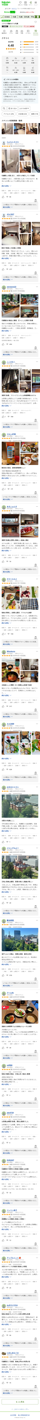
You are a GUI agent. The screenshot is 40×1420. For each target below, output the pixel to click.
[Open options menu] (37, 142)
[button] (7, 128)
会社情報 (13, 1415)
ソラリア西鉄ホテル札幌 (10, 23)
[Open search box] (4, 108)
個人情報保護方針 (24, 1415)
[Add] (35, 22)
